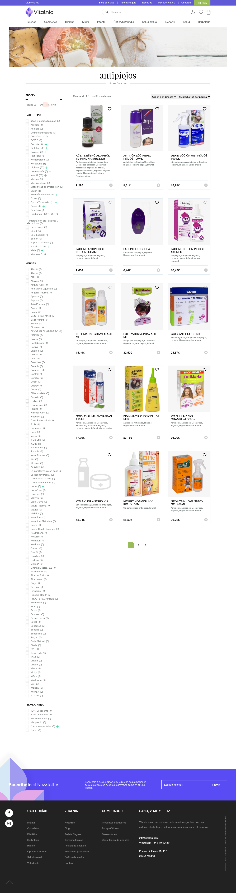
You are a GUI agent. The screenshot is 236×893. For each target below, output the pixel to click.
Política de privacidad (77, 851)
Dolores (37, 152)
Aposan (37, 296)
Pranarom (38, 591)
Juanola (37, 451)
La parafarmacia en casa (46, 471)
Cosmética (50, 22)
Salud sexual (149, 22)
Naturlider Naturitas (43, 521)
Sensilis (37, 630)
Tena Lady (38, 653)
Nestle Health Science (45, 529)
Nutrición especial (42, 195)
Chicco (36, 354)
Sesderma (38, 634)
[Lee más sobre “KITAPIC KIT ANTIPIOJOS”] (111, 519)
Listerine (37, 494)
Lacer (36, 486)
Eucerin (37, 397)
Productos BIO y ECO (45, 214)
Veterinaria (38, 246)
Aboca (36, 273)
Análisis (37, 129)
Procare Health (41, 595)
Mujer (85, 22)
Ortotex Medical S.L (43, 568)
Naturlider (38, 517)
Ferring (36, 409)
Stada (36, 645)
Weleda (37, 688)
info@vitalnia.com (148, 837)
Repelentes (39, 227)
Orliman (37, 564)
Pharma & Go (40, 575)
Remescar (38, 602)
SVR (35, 649)
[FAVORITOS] (110, 109)
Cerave (37, 347)
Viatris (36, 668)
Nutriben (37, 544)
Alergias (37, 125)
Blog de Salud (106, 3)
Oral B (36, 552)
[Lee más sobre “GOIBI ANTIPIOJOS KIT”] (206, 352)
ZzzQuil (37, 695)
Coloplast (38, 362)
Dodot (36, 382)
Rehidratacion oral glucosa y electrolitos (42, 222)
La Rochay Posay (42, 475)
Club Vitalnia (32, 3)
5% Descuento (41, 718)
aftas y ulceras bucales (45, 121)
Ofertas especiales (43, 726)
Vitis (35, 684)
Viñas (36, 676)
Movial (36, 510)
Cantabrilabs (39, 343)
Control (37, 374)
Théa (35, 657)
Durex (36, 389)
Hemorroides (40, 160)
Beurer (36, 324)
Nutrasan (38, 541)
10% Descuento (41, 711)
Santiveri (37, 614)
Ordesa (37, 560)
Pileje (35, 583)
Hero (35, 432)
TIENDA (202, 2)
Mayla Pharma (40, 506)
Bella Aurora (39, 320)
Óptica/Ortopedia (124, 22)
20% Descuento (41, 715)
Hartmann (38, 428)
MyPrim (37, 513)
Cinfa (35, 358)
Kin (34, 459)
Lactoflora (38, 490)
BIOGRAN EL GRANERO (46, 331)
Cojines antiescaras (43, 133)
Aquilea (37, 300)
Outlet (36, 730)
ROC (35, 606)
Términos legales (74, 839)
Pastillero (38, 210)
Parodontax (39, 571)
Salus (36, 610)
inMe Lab (38, 440)
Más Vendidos (40, 183)
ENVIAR (217, 785)
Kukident (37, 467)
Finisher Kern (40, 413)
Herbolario (204, 22)
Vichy (36, 672)
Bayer (36, 312)
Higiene (69, 22)
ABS (35, 277)
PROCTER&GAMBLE (44, 599)
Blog (67, 828)
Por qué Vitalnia (166, 3)
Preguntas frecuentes (114, 822)
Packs (36, 206)
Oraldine (37, 556)
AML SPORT (39, 285)
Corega (37, 378)
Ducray (37, 386)
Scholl (36, 622)
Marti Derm (39, 502)
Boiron (36, 339)
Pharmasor (39, 579)
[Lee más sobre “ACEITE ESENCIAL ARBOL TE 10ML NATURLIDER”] (111, 185)
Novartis (37, 537)
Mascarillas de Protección (47, 187)
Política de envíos (74, 857)
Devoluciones (109, 834)
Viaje (35, 250)
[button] (107, 12)
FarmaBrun (39, 405)
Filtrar (51, 104)
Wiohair (37, 692)
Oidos (36, 198)
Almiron (37, 281)
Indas (36, 436)
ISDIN (36, 444)
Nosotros (147, 3)
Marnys (37, 498)
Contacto (186, 3)
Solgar (36, 637)
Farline (36, 401)
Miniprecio (38, 722)
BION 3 (37, 335)
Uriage (36, 665)
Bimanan (37, 327)
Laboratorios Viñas (43, 482)
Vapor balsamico (42, 242)
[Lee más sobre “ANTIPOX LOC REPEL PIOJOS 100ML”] (158, 185)
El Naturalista (40, 393)
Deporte (170, 22)
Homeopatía (39, 171)
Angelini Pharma (42, 293)
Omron (36, 548)
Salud (186, 22)
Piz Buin (37, 587)
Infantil (101, 22)
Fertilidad (38, 156)
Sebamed (38, 626)
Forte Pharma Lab (42, 420)
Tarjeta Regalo (128, 3)
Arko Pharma (40, 304)
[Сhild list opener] (45, 129)
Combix (37, 366)
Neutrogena (39, 533)
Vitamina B (38, 254)
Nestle (36, 525)
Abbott (36, 269)
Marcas (37, 179)
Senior (36, 239)
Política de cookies (75, 845)
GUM (35, 424)
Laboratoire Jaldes (43, 478)
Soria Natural (40, 641)
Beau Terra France (43, 316)
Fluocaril (37, 417)
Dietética (31, 22)
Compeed (38, 370)
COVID (36, 140)
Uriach (36, 661)
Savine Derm (40, 618)
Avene (36, 308)
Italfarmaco (39, 447)
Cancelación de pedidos (115, 839)
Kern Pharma (40, 455)
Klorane (37, 463)
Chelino (37, 351)
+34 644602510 (160, 842)
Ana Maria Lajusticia (44, 289)
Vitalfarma (38, 680)
